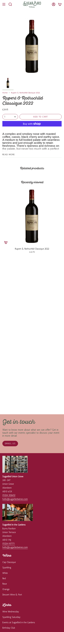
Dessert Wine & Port (12, 594)
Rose (4, 583)
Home (4, 93)
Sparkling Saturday (11, 617)
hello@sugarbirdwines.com (15, 499)
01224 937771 (8, 543)
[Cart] (60, 4)
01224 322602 (8, 495)
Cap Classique (9, 562)
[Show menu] (4, 4)
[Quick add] (5, 242)
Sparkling (6, 567)
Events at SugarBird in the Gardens (18, 622)
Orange (6, 589)
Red (4, 578)
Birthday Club (8, 627)
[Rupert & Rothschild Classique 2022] (32, 216)
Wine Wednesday (10, 611)
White (5, 573)
